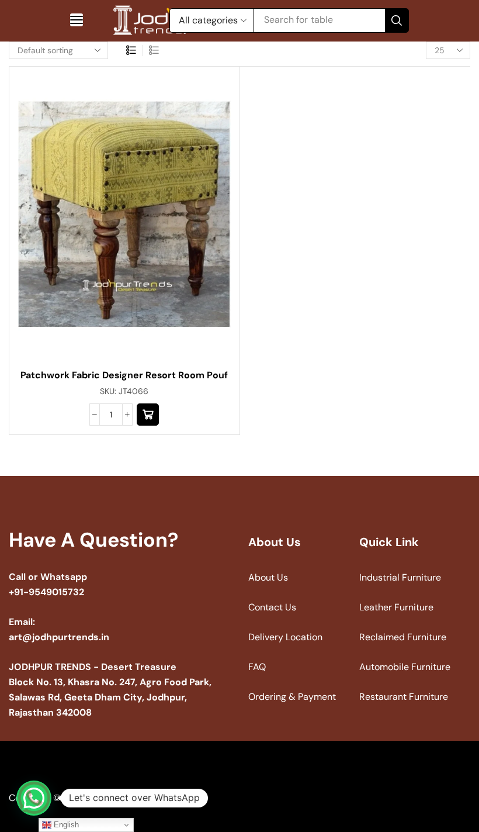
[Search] (396, 20)
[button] (76, 19)
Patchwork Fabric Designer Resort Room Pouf (124, 375)
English (65, 824)
